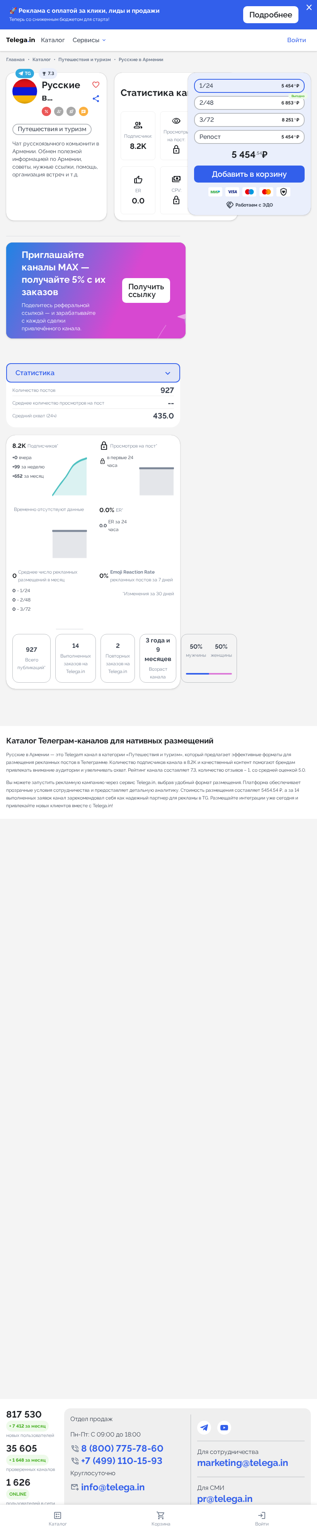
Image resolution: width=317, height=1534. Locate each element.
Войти (296, 40)
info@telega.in (113, 1487)
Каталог (53, 40)
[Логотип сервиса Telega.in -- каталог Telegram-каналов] (20, 40)
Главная (15, 59)
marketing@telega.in (242, 1462)
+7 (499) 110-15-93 (121, 1460)
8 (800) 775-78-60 (122, 1448)
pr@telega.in (225, 1498)
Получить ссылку (146, 290)
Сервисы (86, 40)
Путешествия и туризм (84, 59)
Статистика (35, 373)
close (309, 7)
